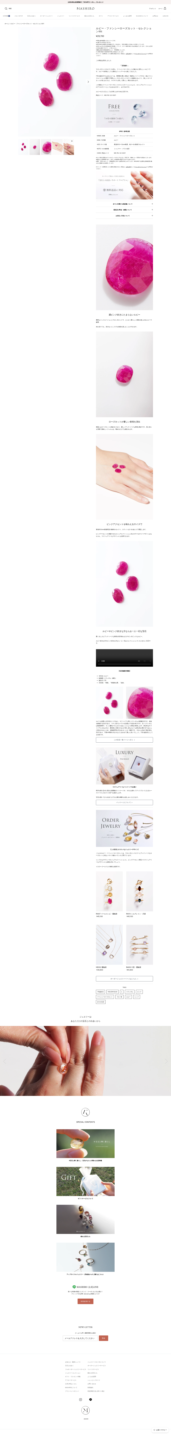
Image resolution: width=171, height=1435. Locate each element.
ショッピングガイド (94, 1380)
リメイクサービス (74, 16)
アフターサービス (113, 16)
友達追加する (85, 1301)
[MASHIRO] (86, 9)
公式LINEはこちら (71, 1384)
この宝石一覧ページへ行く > (124, 740)
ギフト (101, 16)
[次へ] (88, 81)
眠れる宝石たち (89, 16)
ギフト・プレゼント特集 (72, 1376)
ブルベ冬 (119, 997)
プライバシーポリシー (72, 1391)
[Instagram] (80, 1399)
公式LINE (165, 16)
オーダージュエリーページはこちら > (124, 979)
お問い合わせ (92, 1384)
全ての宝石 (100, 1002)
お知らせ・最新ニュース (72, 1362)
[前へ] (4, 1061)
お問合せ (155, 16)
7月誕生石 (100, 992)
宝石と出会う (31, 16)
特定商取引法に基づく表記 (96, 1391)
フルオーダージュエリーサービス (75, 1369)
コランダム (129, 992)
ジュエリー (60, 16)
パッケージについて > (124, 802)
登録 (103, 1338)
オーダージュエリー (46, 16)
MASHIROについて (142, 16)
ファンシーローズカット (105, 997)
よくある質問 (127, 16)
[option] (54, 82)
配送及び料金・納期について (123, 210)
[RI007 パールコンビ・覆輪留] (109, 891)
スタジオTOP (19, 16)
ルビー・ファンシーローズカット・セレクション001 (27, 23)
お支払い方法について (123, 216)
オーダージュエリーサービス (97, 1365)
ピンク (139, 992)
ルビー (128, 997)
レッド (137, 997)
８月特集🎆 (6, 16)
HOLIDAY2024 (112, 992)
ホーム (7, 23)
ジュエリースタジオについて (97, 1362)
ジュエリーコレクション (72, 1373)
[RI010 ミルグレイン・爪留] (139, 891)
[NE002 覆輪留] (109, 945)
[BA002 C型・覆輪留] (139, 945)
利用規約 (90, 1387)
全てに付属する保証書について (122, 204)
